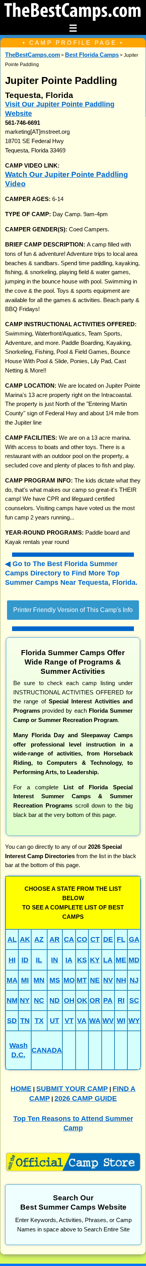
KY (95, 960)
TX (39, 1020)
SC (134, 1000)
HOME (21, 1088)
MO (69, 980)
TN (25, 1020)
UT (54, 1020)
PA (108, 1000)
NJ (134, 980)
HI (12, 960)
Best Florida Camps (92, 55)
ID (24, 960)
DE (108, 939)
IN (54, 960)
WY (134, 1020)
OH (69, 1000)
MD (133, 960)
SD (12, 1020)
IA (68, 960)
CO (82, 939)
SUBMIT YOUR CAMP (72, 1088)
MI (25, 980)
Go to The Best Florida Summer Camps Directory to (71, 573)
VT (69, 1020)
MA (12, 980)
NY (25, 1000)
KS (82, 960)
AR (54, 939)
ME (121, 960)
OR (95, 1000)
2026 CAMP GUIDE (86, 1098)
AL (12, 939)
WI (121, 1020)
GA (134, 939)
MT (82, 980)
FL (121, 939)
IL (39, 960)
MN (38, 980)
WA (94, 1020)
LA (108, 960)
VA (81, 1020)
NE (95, 980)
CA (69, 939)
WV (108, 1020)
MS (54, 980)
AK (25, 939)
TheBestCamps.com (32, 55)
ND (54, 1000)
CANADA (47, 1050)
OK (82, 1000)
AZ (39, 939)
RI (121, 1000)
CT (95, 939)
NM (12, 1000)
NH (121, 980)
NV (108, 980)
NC (39, 1000)
